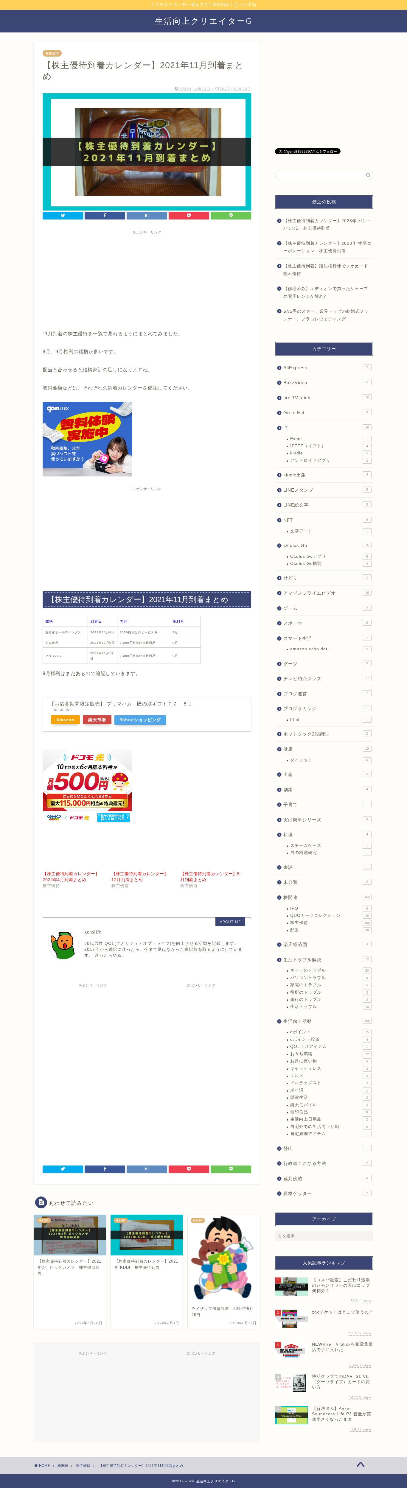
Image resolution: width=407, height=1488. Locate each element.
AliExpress (325, 367)
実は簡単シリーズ (325, 819)
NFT (325, 520)
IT (326, 427)
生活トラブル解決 (326, 959)
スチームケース (329, 845)
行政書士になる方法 (325, 1163)
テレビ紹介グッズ (326, 678)
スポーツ (325, 623)
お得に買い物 (329, 1061)
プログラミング (325, 708)
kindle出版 (325, 474)
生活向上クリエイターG (203, 21)
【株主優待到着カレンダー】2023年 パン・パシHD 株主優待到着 (327, 225)
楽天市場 (97, 719)
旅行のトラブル (329, 999)
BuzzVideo (325, 382)
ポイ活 (329, 1090)
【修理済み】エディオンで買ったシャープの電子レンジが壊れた (325, 292)
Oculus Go (326, 545)
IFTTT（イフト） (329, 446)
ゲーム (325, 608)
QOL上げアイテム (329, 1046)
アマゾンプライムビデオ (326, 593)
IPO (329, 908)
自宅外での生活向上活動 (329, 1126)
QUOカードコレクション (329, 915)
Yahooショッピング (140, 719)
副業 (325, 789)
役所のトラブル (329, 992)
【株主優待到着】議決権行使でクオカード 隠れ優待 (327, 270)
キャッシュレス (329, 1068)
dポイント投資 (329, 1039)
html (329, 719)
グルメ (329, 1075)
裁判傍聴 (325, 1178)
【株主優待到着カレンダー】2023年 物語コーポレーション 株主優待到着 (327, 247)
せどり (325, 577)
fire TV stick (326, 397)
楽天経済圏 (325, 944)
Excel (329, 439)
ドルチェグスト (329, 1083)
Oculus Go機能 (329, 563)
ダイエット (329, 760)
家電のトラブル (329, 985)
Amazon (65, 719)
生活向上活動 (326, 1021)
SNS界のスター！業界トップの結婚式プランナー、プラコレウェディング (326, 315)
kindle (329, 453)
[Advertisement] (147, 279)
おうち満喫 (329, 1054)
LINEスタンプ (325, 490)
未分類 (325, 882)
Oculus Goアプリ (329, 556)
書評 (325, 867)
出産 (325, 774)
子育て (325, 804)
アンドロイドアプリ (329, 460)
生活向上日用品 (329, 1119)
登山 (325, 1148)
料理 (325, 834)
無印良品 (329, 1112)
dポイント (329, 1032)
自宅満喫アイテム (329, 1134)
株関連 (326, 897)
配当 (329, 930)
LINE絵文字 (325, 504)
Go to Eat (325, 412)
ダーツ (325, 663)
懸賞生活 (329, 1097)
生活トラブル (329, 1006)
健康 (326, 749)
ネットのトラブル (329, 970)
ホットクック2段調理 (325, 733)
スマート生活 (325, 638)
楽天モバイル (329, 1105)
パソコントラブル (329, 978)
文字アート (329, 531)
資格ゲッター (325, 1193)
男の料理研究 (329, 852)
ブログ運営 (325, 693)
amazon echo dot (329, 649)
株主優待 (52, 53)
